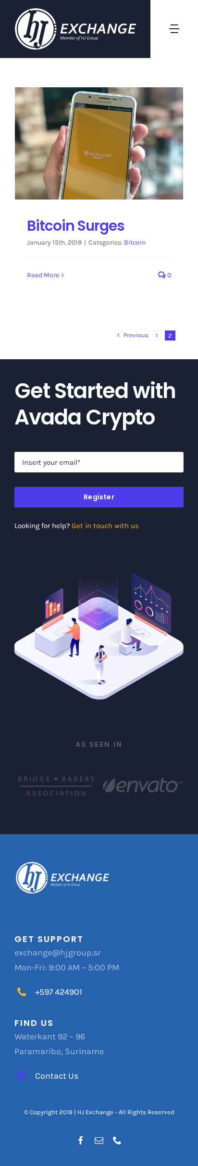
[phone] (117, 1140)
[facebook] (80, 1140)
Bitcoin (135, 242)
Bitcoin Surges (75, 226)
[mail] (99, 1140)
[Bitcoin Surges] (99, 143)
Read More (43, 275)
